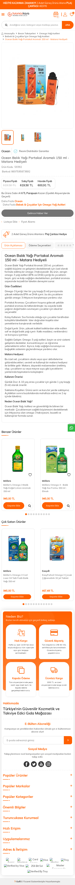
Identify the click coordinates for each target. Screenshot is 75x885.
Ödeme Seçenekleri (40, 245)
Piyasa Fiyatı (10, 181)
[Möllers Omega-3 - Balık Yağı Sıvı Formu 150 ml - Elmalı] (57, 458)
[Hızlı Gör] (29, 505)
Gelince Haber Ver (37, 213)
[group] (37, 85)
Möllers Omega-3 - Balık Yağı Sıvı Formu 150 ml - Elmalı (55, 488)
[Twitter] (34, 764)
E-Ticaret (26, 881)
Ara (67, 24)
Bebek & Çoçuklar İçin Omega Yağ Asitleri (27, 36)
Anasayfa (9, 33)
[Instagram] (48, 764)
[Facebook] (26, 764)
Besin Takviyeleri (27, 33)
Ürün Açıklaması (13, 245)
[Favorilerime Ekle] (30, 475)
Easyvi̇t (46, 571)
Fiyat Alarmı (28, 221)
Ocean (5, 151)
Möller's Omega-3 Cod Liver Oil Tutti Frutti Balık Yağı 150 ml (15, 578)
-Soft (17, 881)
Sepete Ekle (13, 505)
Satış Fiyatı (27, 181)
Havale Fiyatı (45, 181)
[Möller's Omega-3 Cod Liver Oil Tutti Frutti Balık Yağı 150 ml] (18, 548)
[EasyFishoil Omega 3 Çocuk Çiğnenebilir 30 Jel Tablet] (57, 548)
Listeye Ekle (10, 221)
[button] (26, 514)
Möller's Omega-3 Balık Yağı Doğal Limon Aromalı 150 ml (17, 488)
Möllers (7, 480)
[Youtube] (41, 764)
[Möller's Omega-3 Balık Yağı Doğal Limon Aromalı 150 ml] (18, 458)
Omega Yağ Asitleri (49, 33)
